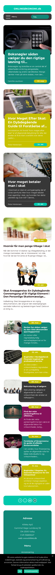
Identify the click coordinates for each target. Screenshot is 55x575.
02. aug (40, 81)
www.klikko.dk (30, 538)
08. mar (34, 407)
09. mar (34, 323)
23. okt (40, 204)
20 (30, 500)
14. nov (35, 436)
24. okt (40, 144)
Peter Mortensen (15, 145)
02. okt (35, 352)
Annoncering (27, 552)
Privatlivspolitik (31, 571)
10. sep (35, 466)
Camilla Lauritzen (15, 81)
